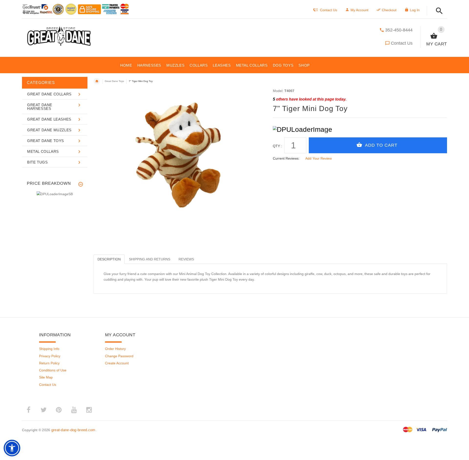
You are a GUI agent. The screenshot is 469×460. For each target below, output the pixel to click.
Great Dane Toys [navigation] (114, 81)
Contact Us (402, 43)
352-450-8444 (399, 30)
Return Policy (49, 363)
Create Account (117, 363)
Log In (415, 10)
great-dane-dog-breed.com (73, 430)
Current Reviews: (286, 158)
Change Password (119, 356)
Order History (115, 349)
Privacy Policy (49, 356)
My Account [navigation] (359, 10)
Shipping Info (49, 349)
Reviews (186, 259)
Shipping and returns (149, 259)
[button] (438, 11)
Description (109, 259)
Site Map (46, 377)
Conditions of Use (52, 370)
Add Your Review (318, 158)
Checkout (389, 10)
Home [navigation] (97, 81)
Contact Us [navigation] (328, 10)
